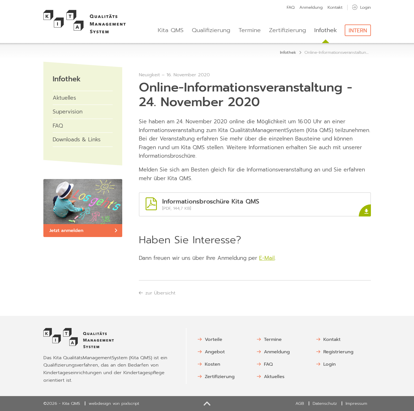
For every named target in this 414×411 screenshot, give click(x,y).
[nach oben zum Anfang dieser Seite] (207, 403)
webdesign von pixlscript (114, 403)
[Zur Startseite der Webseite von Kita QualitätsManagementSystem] (84, 21)
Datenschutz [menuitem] (325, 403)
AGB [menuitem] (299, 403)
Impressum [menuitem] (356, 403)
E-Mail (267, 258)
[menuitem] (291, 7)
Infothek (67, 79)
